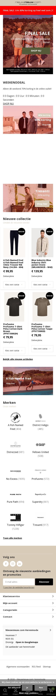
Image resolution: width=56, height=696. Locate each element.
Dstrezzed (15, 455)
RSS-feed (36, 670)
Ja (27, 687)
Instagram (13, 567)
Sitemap (47, 670)
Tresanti (40, 528)
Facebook (6, 567)
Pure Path (15, 505)
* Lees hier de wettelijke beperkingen (18, 591)
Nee (41, 687)
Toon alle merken (12, 541)
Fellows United (40, 457)
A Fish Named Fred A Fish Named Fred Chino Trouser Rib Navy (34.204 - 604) (13, 267)
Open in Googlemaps (27, 645)
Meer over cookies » (28, 693)
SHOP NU (36, 54)
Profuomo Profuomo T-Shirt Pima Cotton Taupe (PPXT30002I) (42, 331)
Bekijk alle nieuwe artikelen (18, 362)
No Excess (15, 482)
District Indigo (40, 430)
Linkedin (19, 567)
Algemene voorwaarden (18, 670)
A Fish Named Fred (15, 430)
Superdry (40, 505)
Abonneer (44, 585)
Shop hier (28, 201)
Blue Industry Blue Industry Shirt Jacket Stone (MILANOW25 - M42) (42, 267)
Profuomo (40, 482)
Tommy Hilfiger (15, 530)
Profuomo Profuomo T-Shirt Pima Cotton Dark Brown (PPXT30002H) (12, 332)
